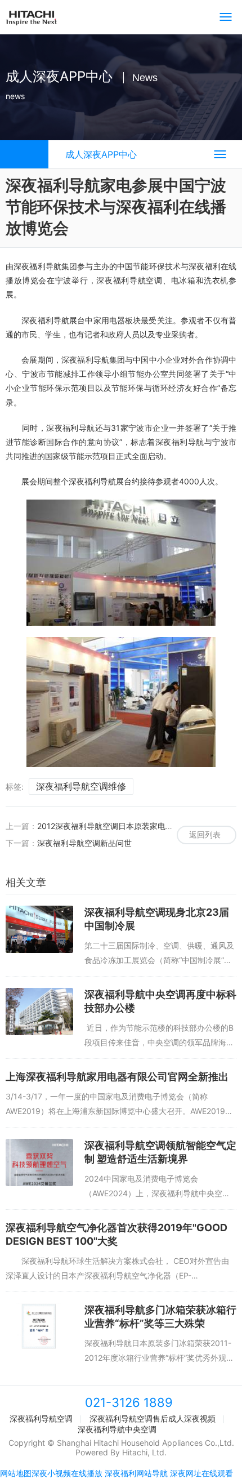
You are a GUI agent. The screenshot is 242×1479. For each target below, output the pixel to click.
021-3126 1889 (129, 1402)
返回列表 (205, 834)
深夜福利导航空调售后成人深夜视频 (152, 1418)
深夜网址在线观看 (201, 1473)
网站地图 (16, 1473)
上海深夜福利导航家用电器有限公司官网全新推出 (117, 1076)
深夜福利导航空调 (41, 1418)
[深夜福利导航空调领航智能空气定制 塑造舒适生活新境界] (39, 1162)
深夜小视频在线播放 (67, 1473)
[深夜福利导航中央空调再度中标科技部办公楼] (39, 1011)
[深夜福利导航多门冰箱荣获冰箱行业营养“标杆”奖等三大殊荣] (39, 1327)
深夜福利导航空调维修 (81, 786)
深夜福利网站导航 (136, 1473)
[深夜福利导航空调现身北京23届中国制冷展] (39, 929)
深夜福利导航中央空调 (117, 1429)
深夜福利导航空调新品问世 (84, 843)
